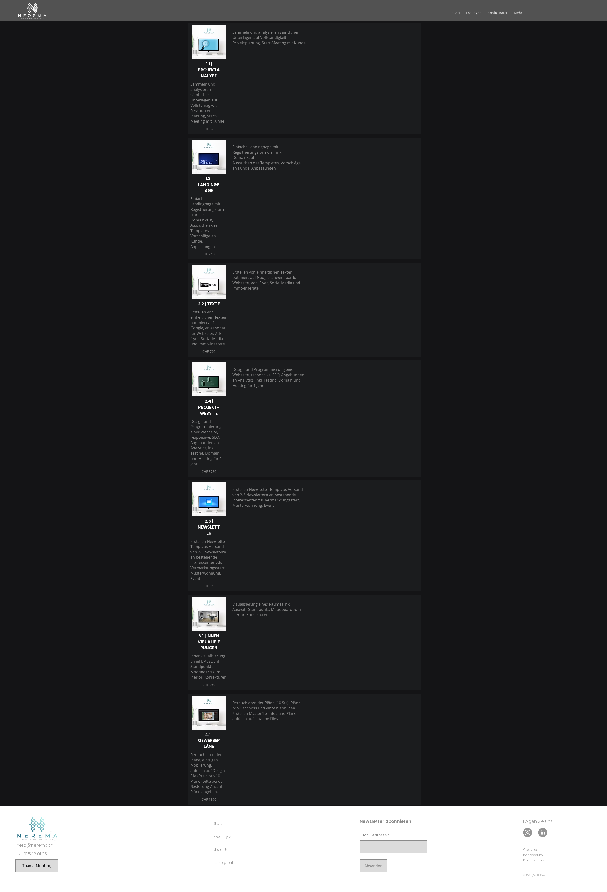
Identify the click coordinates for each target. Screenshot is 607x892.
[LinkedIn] (542, 832)
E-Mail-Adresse (373, 835)
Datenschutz (534, 860)
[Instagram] (527, 832)
